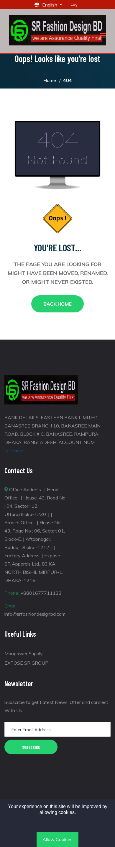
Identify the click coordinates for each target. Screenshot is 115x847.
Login (75, 4)
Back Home (57, 304)
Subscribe (31, 747)
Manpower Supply (23, 653)
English (50, 5)
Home (49, 80)
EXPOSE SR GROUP (26, 663)
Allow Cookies (57, 839)
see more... (15, 450)
